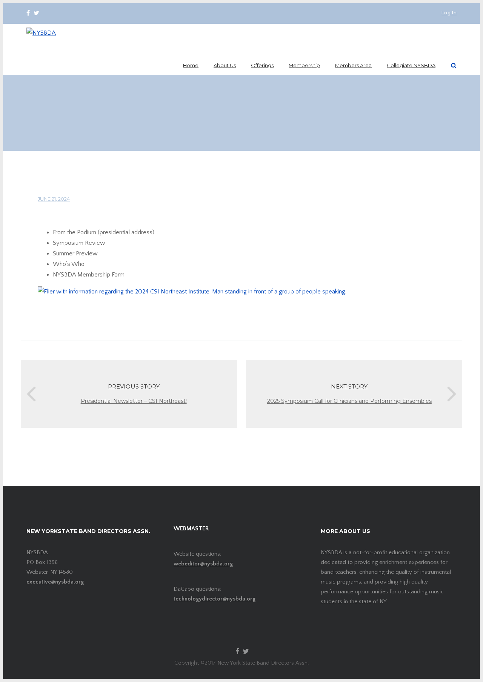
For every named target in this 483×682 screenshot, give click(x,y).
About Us (225, 65)
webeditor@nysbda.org (203, 564)
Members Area (353, 65)
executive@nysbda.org (55, 582)
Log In (449, 13)
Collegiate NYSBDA (411, 65)
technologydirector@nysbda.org (214, 599)
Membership (304, 65)
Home (190, 65)
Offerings (262, 65)
